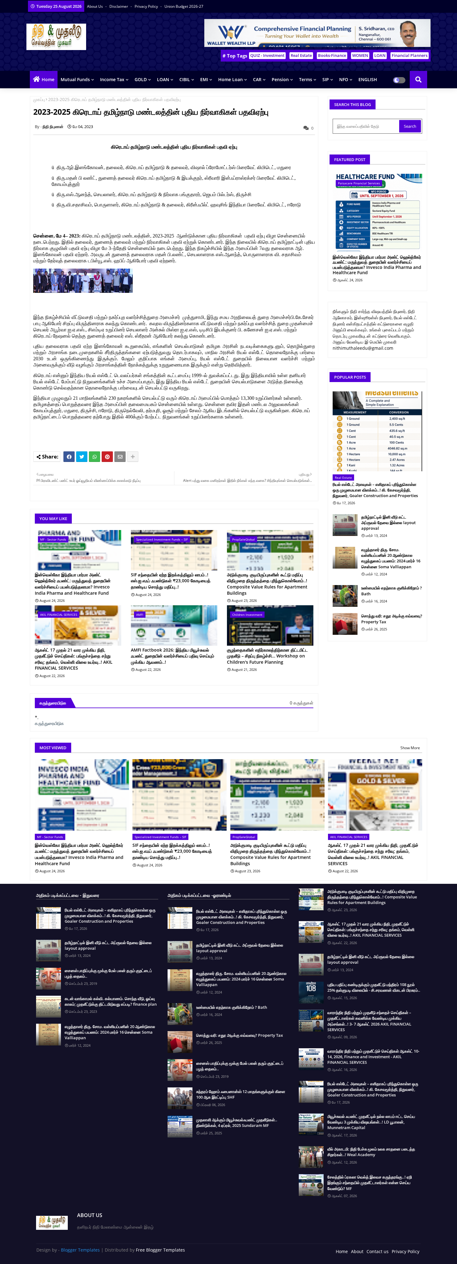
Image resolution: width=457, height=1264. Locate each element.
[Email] (120, 456)
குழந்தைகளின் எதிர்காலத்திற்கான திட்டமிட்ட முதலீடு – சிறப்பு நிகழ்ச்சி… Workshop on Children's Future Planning (267, 656)
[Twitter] (81, 456)
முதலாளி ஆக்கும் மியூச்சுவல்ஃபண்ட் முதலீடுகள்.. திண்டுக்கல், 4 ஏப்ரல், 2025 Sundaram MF (236, 1122)
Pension (280, 79)
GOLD (141, 79)
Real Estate (301, 55)
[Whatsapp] (94, 456)
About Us (95, 6)
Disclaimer (119, 6)
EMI (204, 79)
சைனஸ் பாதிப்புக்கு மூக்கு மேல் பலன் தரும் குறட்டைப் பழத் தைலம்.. (108, 973)
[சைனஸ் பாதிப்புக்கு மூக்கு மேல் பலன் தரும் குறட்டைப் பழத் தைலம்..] (48, 979)
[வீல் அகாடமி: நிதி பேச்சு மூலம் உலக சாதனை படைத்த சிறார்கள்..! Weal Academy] (311, 1157)
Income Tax (112, 79)
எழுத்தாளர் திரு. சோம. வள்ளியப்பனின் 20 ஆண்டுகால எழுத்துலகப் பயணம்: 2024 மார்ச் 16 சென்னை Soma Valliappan (390, 558)
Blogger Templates (80, 1250)
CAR (257, 79)
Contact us (378, 1251)
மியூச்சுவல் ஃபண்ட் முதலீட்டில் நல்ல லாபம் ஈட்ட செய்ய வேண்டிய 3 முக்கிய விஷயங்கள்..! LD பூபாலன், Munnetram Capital (371, 1122)
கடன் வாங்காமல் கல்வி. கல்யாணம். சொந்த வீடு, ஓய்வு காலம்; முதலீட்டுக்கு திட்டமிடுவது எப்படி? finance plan (111, 1001)
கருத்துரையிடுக (49, 723)
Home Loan (230, 79)
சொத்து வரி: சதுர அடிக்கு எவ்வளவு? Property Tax (391, 618)
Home (48, 79)
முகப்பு (39, 99)
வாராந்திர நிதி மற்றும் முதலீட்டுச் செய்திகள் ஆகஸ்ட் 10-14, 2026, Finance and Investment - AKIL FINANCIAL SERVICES (373, 1056)
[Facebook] (69, 456)
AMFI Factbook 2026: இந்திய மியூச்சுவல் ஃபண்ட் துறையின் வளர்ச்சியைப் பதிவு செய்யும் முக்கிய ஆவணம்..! (172, 656)
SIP (325, 79)
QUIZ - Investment (267, 55)
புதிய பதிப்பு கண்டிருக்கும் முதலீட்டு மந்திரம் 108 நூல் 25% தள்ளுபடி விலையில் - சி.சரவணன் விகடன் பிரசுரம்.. (373, 987)
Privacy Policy (147, 6)
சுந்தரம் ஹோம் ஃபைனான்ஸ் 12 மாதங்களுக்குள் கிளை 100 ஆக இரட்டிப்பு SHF (240, 1094)
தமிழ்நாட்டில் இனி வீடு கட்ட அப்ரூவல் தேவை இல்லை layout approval (388, 522)
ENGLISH (367, 79)
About (357, 1251)
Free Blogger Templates (160, 1250)
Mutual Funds (75, 79)
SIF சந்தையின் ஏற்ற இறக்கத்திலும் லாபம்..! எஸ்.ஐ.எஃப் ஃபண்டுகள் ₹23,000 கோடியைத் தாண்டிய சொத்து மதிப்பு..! (170, 581)
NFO (343, 79)
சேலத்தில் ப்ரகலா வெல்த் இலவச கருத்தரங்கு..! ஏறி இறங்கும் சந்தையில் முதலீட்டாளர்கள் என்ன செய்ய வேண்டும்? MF (369, 1182)
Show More (410, 747)
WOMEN (360, 55)
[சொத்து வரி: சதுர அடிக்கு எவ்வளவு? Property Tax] (345, 624)
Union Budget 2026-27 (183, 6)
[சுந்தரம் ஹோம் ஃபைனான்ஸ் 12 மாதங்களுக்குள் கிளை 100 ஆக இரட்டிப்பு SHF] (180, 1098)
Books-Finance (332, 55)
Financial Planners (409, 55)
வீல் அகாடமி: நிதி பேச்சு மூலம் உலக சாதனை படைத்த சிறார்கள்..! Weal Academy (371, 1151)
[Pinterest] (107, 456)
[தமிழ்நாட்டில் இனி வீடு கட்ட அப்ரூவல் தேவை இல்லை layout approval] (345, 525)
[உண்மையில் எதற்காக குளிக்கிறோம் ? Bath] (345, 596)
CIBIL (184, 79)
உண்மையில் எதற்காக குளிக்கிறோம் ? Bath (391, 590)
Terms (305, 79)
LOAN (379, 55)
